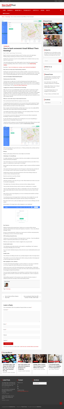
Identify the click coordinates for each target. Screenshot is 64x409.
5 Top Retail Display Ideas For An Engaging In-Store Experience (55, 366)
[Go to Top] (61, 403)
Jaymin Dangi (12, 53)
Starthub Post (12, 406)
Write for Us (6, 13)
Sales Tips (57, 361)
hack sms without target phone (20, 85)
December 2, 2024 (47, 32)
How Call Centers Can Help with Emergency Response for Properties (52, 41)
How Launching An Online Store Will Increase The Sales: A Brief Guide (31, 297)
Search (60, 61)
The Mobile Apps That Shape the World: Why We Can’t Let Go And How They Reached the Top (52, 28)
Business (9, 10)
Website (5, 335)
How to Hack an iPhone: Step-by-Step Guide (12, 297)
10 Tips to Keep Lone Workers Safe (51, 93)
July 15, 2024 (51, 369)
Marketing (17, 10)
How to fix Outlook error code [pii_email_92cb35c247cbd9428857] (22, 67)
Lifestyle (35, 10)
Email (4, 329)
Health (48, 10)
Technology (26, 10)
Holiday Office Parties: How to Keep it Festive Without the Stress (39, 366)
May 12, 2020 (6, 53)
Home (4, 10)
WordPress (39, 406)
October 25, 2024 (47, 44)
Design (42, 10)
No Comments (19, 53)
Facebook (60, 1)
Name (5, 324)
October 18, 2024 (36, 369)
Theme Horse (24, 406)
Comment (5, 309)
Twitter (56, 1)
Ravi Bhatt (54, 32)
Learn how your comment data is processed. (29, 346)
